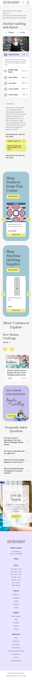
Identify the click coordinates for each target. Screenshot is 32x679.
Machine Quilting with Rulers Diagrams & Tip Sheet (14, 147)
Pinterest (16, 604)
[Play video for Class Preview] (16, 43)
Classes (16, 629)
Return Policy (16, 647)
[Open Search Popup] (23, 2)
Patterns (16, 626)
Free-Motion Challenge (12, 11)
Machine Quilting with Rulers (14, 15)
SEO (15, 675)
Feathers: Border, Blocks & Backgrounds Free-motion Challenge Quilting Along (17, 373)
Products (16, 622)
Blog (16, 619)
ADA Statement (16, 660)
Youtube (16, 601)
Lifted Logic (22, 675)
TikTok (16, 607)
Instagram (16, 598)
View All (5, 342)
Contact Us (16, 516)
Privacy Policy (16, 654)
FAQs (16, 638)
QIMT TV (6, 13)
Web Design (9, 675)
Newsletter (16, 644)
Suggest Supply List (13, 141)
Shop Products (13, 196)
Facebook (16, 594)
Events (16, 657)
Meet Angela (16, 616)
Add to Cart (16, 234)
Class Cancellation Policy (16, 651)
